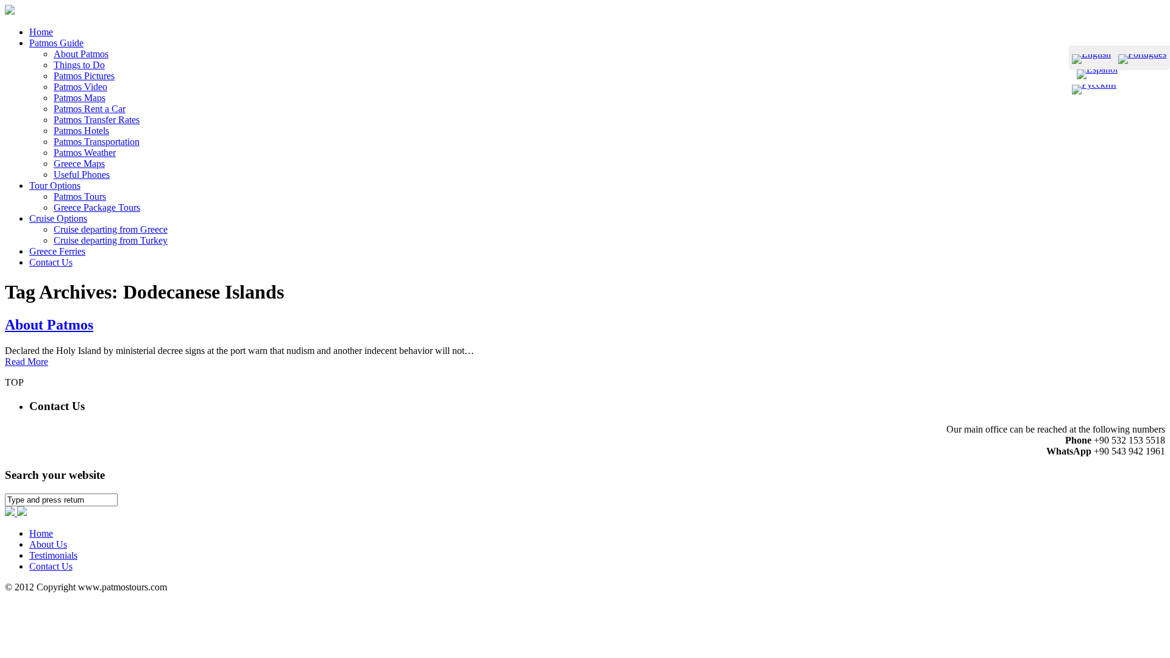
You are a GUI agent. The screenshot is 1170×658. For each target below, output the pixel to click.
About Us (48, 544)
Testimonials (53, 555)
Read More (26, 361)
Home (41, 533)
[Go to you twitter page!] (22, 513)
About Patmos (49, 325)
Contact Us (51, 566)
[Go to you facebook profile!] (11, 513)
